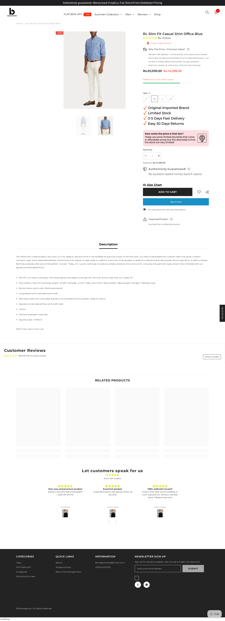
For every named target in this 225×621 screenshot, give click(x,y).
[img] (112, 475)
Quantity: (148, 149)
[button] (150, 37)
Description (108, 244)
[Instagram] (146, 585)
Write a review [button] (212, 356)
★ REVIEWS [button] (222, 313)
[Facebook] (138, 585)
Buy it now (176, 201)
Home (19, 23)
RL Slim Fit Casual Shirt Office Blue (172, 34)
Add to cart (167, 191)
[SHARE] (206, 192)
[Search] (207, 12)
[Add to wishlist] (199, 192)
